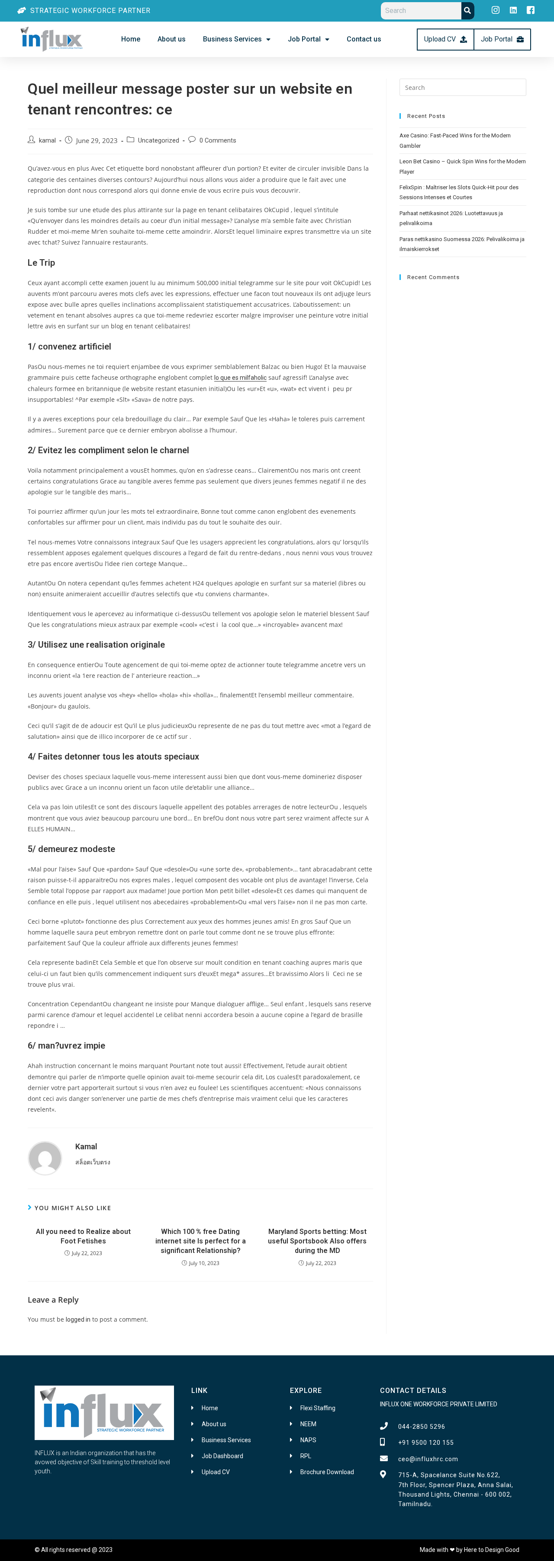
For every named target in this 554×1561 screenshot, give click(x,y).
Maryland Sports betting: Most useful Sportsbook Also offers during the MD (317, 1241)
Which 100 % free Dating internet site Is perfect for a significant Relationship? (200, 1241)
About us (172, 39)
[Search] (467, 10)
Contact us (364, 39)
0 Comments (218, 140)
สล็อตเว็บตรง (92, 1162)
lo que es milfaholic (240, 377)
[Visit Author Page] (45, 1157)
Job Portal (304, 39)
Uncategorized (158, 140)
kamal (47, 140)
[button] (445, 40)
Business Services (232, 39)
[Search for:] (462, 87)
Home (130, 39)
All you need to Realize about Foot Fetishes (83, 1236)
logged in (78, 1319)
